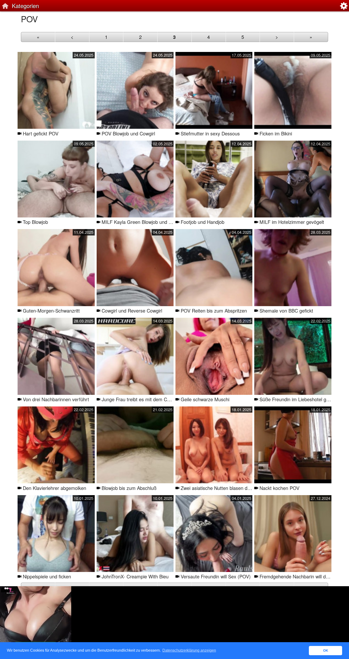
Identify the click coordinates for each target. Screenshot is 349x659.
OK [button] (325, 650)
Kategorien (25, 5)
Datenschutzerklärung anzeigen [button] (189, 650)
